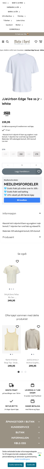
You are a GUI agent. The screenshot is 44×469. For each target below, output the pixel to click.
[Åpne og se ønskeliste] (36, 41)
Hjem (2, 50)
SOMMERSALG (14, 29)
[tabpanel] (11, 347)
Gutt (15, 50)
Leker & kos (20, 20)
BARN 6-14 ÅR (8, 50)
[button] (38, 171)
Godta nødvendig (15, 465)
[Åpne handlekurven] (40, 41)
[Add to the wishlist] (17, 261)
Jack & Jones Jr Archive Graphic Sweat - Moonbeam (32, 361)
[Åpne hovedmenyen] (3, 41)
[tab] (19, 372)
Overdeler (20, 50)
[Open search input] (7, 41)
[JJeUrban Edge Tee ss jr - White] (22, 72)
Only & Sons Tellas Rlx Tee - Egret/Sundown (11, 296)
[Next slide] (38, 348)
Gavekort (9, 25)
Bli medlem (22, 200)
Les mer (5, 141)
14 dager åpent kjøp (11, 409)
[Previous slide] (6, 348)
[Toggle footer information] (39, 422)
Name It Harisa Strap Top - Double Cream (11, 361)
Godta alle (31, 465)
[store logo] (22, 41)
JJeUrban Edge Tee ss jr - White (34, 50)
